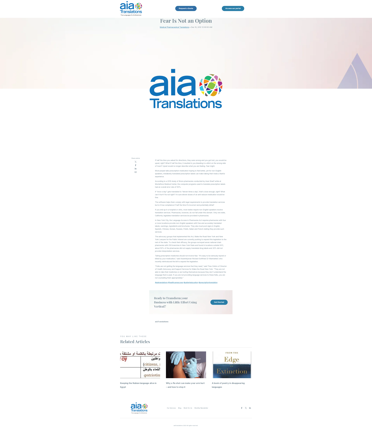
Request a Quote (186, 8)
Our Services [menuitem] (171, 408)
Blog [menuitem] (179, 408)
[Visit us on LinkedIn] (250, 408)
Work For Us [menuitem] (188, 408)
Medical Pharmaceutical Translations (174, 27)
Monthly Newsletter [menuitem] (201, 408)
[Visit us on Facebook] (241, 408)
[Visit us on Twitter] (246, 408)
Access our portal (233, 8)
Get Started (219, 302)
